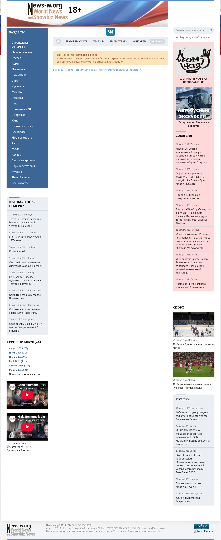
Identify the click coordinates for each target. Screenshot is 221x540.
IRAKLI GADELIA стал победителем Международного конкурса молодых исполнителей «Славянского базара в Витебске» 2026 (192, 463)
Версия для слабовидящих (196, 37)
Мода (16, 149)
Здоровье (18, 115)
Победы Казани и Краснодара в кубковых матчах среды (192, 385)
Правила (99, 41)
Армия (16, 63)
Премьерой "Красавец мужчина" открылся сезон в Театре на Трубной (25, 280)
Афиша (16, 155)
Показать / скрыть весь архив (24, 374)
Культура (18, 86)
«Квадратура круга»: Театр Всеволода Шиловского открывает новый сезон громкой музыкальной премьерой (192, 265)
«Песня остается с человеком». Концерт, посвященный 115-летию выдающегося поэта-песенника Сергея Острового (192, 155)
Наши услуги (118, 41)
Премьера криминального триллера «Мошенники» (191, 285)
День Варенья (21, 177)
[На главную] (47, 11)
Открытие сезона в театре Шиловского (25, 296)
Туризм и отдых (22, 126)
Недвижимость (22, 137)
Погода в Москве (17, 443)
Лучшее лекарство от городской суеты (188, 485)
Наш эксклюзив (22, 52)
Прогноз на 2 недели (19, 450)
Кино (15, 120)
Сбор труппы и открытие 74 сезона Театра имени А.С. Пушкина (25, 327)
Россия (16, 58)
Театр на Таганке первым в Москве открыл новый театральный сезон (25, 222)
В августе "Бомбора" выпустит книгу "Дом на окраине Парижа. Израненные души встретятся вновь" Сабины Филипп (193, 216)
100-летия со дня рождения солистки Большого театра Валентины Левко (192, 416)
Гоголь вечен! (17, 251)
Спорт (16, 81)
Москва (17, 92)
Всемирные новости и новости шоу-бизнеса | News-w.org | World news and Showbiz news (97, 69)
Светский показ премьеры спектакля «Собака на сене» (25, 264)
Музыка (17, 172)
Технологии (19, 132)
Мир (14, 103)
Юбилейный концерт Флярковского (188, 499)
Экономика (19, 75)
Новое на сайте (77, 41)
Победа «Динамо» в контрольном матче (188, 196)
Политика (18, 69)
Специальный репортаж (20, 44)
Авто (15, 143)
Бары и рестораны (24, 166)
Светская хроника (24, 160)
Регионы (17, 98)
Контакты (139, 41)
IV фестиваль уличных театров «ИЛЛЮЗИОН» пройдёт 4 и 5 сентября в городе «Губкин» (191, 178)
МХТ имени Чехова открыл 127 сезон (25, 238)
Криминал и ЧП (22, 109)
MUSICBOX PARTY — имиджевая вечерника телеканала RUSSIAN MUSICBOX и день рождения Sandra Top (193, 437)
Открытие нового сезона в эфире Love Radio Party (25, 310)
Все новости (20, 183)
